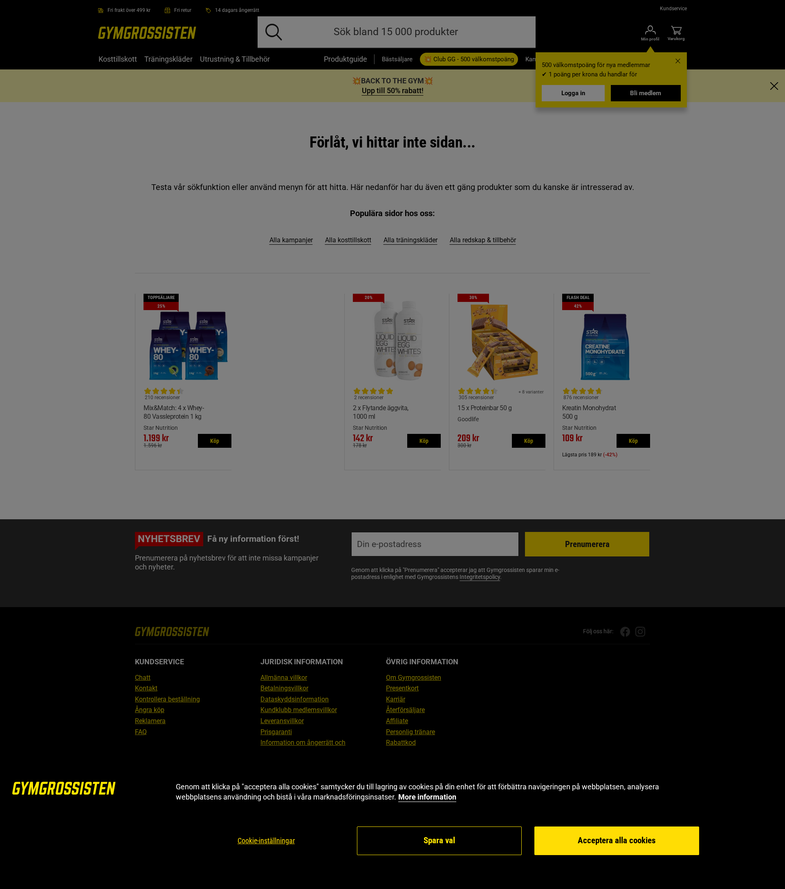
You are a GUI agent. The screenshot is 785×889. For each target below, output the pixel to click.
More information (427, 797)
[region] (392, 819)
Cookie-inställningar (266, 840)
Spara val (439, 840)
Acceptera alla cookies (617, 840)
